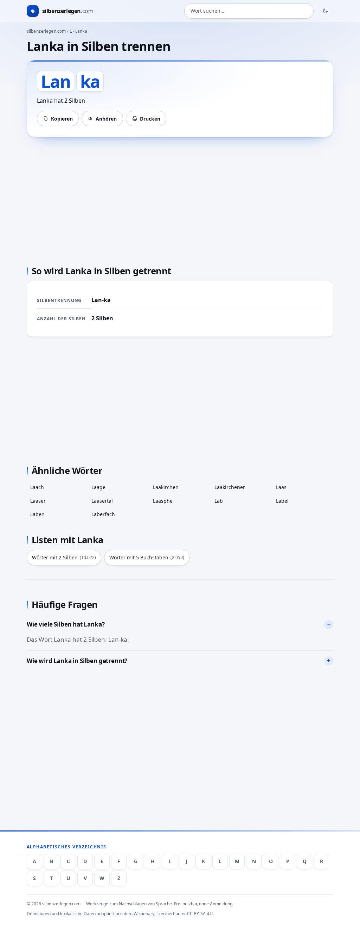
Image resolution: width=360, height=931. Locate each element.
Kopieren (62, 118)
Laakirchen (166, 487)
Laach (37, 487)
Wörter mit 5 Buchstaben (146, 557)
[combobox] (249, 11)
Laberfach (103, 514)
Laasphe (163, 500)
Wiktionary (144, 914)
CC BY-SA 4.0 (200, 914)
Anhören (106, 118)
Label (282, 500)
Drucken (150, 118)
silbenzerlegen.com (46, 31)
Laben (37, 514)
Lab (218, 500)
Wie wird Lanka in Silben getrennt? (77, 661)
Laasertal (102, 500)
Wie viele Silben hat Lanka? (65, 624)
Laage (98, 487)
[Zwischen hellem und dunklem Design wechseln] (325, 11)
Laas (281, 487)
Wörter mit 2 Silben (64, 557)
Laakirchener (229, 487)
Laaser (38, 500)
